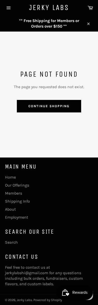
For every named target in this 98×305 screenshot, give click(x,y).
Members (13, 193)
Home (10, 177)
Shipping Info (17, 201)
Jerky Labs (49, 7)
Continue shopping (48, 106)
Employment (16, 217)
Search (11, 242)
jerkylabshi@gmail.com (26, 272)
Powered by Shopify (47, 300)
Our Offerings (17, 185)
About (10, 209)
